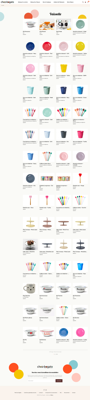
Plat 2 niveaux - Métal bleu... (80, 251)
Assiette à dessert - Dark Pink (29, 76)
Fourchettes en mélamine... (63, 207)
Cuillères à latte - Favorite (79, 207)
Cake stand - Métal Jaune (79, 229)
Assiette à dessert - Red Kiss (46, 54)
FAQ (60, 392)
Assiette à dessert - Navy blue (29, 54)
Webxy (51, 395)
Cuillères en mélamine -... (62, 119)
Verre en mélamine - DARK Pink (79, 76)
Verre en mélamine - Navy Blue (62, 98)
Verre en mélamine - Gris (62, 141)
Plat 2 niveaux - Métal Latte (63, 251)
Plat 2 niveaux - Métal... (45, 229)
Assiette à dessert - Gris (29, 185)
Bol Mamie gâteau (27, 317)
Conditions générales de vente (30, 392)
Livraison (41, 392)
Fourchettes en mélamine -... (30, 119)
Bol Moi (25, 339)
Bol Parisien (59, 295)
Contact (73, 392)
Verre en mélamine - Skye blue (79, 274)
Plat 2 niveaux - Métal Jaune (30, 229)
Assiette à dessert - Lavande (78, 164)
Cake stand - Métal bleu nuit (47, 251)
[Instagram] (46, 390)
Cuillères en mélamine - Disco (79, 120)
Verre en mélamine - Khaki (46, 97)
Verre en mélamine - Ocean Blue (80, 98)
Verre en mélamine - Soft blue (46, 142)
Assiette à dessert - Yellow (80, 53)
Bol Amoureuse (43, 295)
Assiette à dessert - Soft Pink (62, 54)
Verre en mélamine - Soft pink (46, 76)
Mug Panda (59, 31)
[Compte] (85, 2)
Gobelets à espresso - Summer (62, 186)
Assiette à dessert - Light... (63, 163)
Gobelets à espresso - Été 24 (46, 186)
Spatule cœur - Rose (28, 207)
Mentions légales (18, 392)
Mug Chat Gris (26, 295)
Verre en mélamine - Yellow (63, 75)
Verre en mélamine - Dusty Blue (29, 164)
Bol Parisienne (76, 295)
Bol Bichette (43, 339)
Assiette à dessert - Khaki (79, 31)
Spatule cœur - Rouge (78, 185)
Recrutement (66, 392)
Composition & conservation (51, 392)
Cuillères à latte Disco (45, 163)
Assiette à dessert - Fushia (80, 339)
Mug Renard (43, 31)
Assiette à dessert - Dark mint (46, 120)
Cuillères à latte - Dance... (46, 273)
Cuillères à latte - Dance (62, 317)
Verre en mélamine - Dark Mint (29, 98)
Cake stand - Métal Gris (29, 251)
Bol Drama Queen (44, 317)
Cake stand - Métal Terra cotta (62, 230)
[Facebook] (44, 390)
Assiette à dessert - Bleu (62, 339)
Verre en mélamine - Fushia (80, 141)
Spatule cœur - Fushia (45, 207)
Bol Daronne (76, 317)
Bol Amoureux (26, 31)
